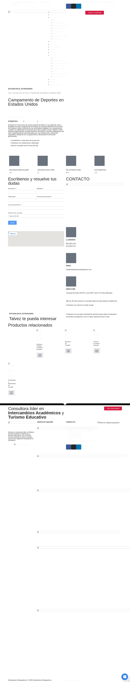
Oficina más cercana (15, 213)
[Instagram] (73, 6)
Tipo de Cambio (55, 47)
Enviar (12, 223)
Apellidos (40, 188)
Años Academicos (59, 23)
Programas (53, 17)
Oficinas (52, 41)
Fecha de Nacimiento (44, 196)
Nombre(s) (12, 188)
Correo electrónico (14, 205)
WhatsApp (12, 196)
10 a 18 (20, 121)
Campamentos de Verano (61, 25)
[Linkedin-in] (78, 447)
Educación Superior (59, 28)
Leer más (40, 355)
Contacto (53, 44)
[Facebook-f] (68, 6)
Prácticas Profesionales (60, 36)
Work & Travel (57, 39)
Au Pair (55, 20)
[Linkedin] (78, 6)
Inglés (40, 121)
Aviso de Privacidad (72, 680)
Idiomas (55, 33)
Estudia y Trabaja (58, 31)
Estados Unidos (30, 121)
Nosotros (53, 14)
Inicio (51, 12)
